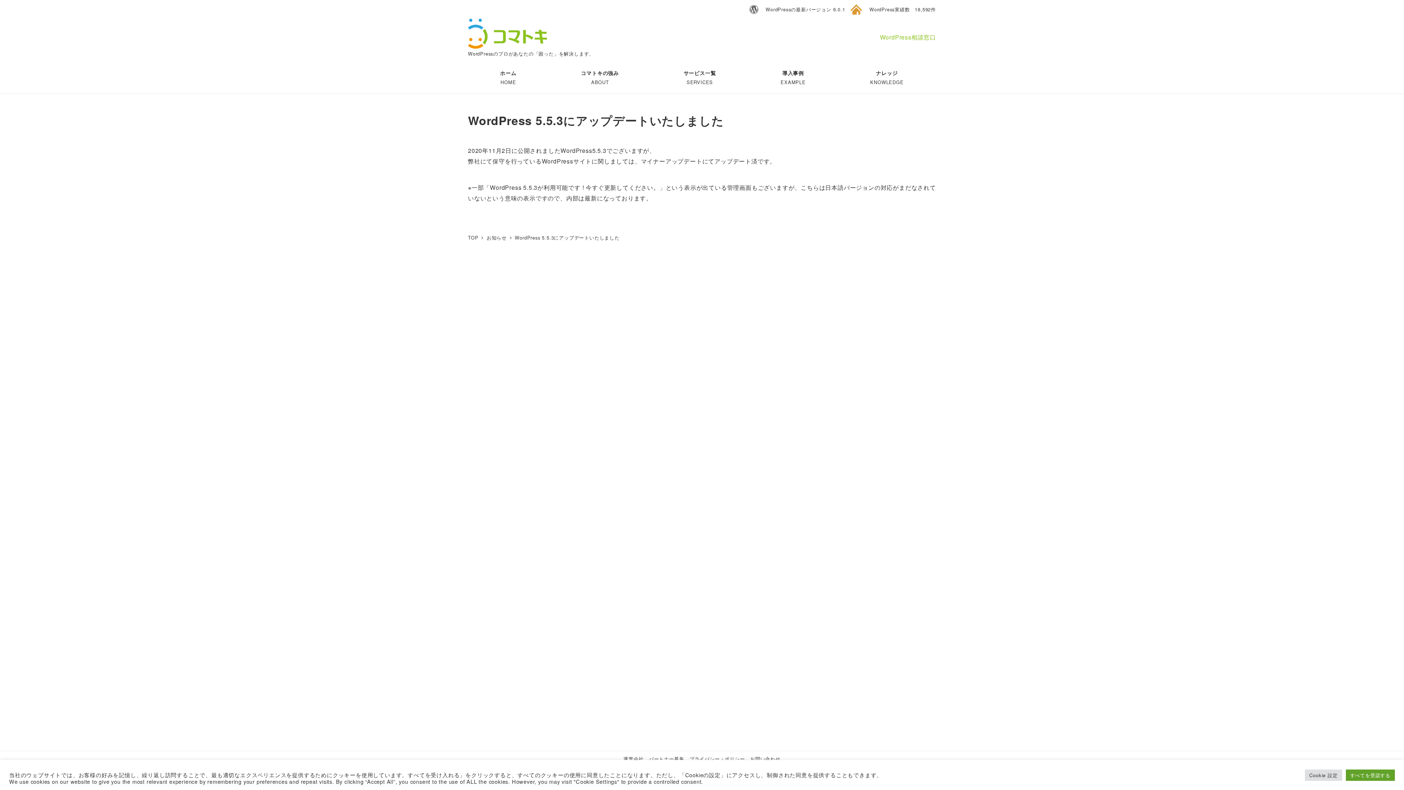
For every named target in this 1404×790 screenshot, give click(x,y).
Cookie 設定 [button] (1323, 775)
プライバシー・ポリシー (717, 758)
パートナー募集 (666, 758)
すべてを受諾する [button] (1370, 775)
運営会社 (633, 758)
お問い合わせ (765, 758)
